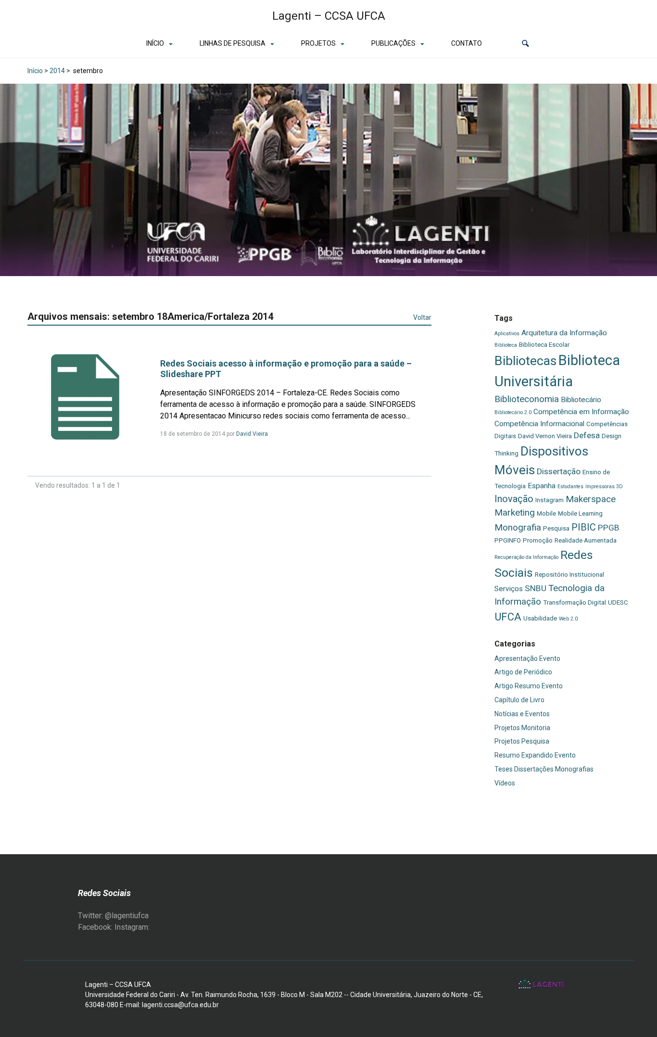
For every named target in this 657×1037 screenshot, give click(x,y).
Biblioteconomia (526, 399)
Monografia (517, 527)
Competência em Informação (581, 411)
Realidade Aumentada (586, 540)
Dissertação (559, 471)
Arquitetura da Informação (564, 333)
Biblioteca (505, 345)
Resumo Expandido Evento (535, 755)
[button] (525, 43)
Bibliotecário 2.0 (512, 412)
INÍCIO (155, 43)
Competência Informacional (539, 423)
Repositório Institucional (569, 574)
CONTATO (466, 43)
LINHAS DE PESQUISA (232, 43)
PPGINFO (507, 540)
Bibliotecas (525, 360)
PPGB (608, 527)
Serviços (508, 588)
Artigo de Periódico (523, 672)
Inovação (513, 499)
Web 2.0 (568, 619)
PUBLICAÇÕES (393, 43)
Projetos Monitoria (522, 728)
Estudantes (570, 486)
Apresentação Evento (527, 658)
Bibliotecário (581, 399)
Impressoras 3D (604, 486)
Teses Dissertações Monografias (544, 769)
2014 (57, 71)
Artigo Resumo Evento (528, 686)
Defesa (587, 435)
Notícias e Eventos (522, 714)
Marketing (514, 512)
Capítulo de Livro (519, 700)
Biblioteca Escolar (544, 344)
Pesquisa (556, 528)
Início (35, 71)
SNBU (535, 588)
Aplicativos (506, 333)
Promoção (538, 540)
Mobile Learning (580, 513)
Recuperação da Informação (526, 557)
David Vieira (252, 433)
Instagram (549, 500)
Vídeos (504, 783)
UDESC (618, 602)
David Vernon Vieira (545, 436)
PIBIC (583, 527)
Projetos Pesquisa (521, 741)
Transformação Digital (574, 602)
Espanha (542, 485)
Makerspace (591, 499)
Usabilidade (540, 618)
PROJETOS (318, 43)
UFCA (507, 616)
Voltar (422, 317)
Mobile (546, 513)
